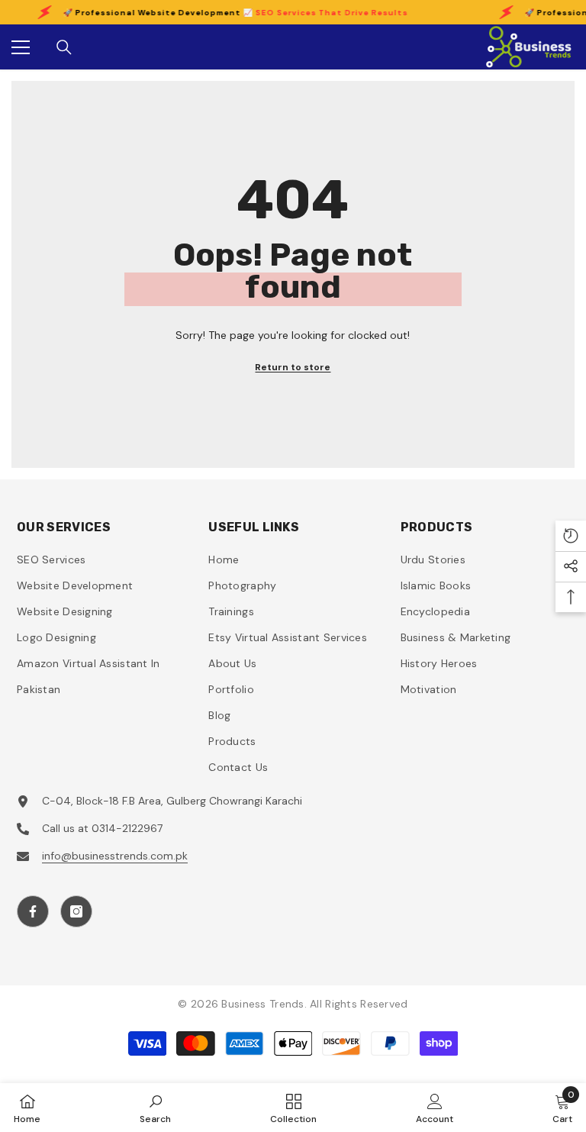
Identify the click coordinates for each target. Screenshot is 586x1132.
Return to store (292, 367)
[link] (155, 1107)
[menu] (20, 47)
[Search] (64, 47)
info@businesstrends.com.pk (115, 856)
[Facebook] (33, 911)
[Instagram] (76, 911)
